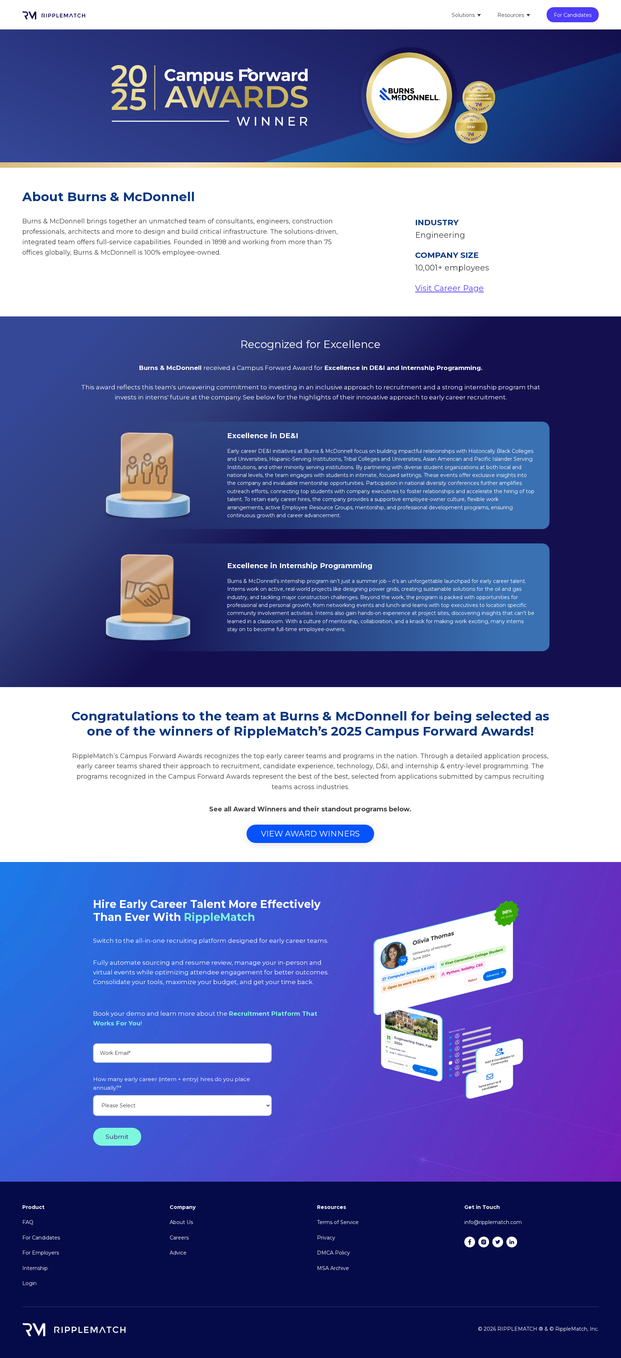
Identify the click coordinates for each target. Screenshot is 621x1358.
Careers (179, 1237)
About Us (181, 1222)
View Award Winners (310, 834)
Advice (178, 1253)
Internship (35, 1268)
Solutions (463, 15)
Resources (510, 15)
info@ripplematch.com (493, 1222)
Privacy (326, 1237)
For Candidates (573, 15)
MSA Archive (333, 1268)
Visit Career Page (449, 288)
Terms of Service (338, 1222)
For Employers (40, 1253)
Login (29, 1283)
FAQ (27, 1222)
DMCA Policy (333, 1253)
